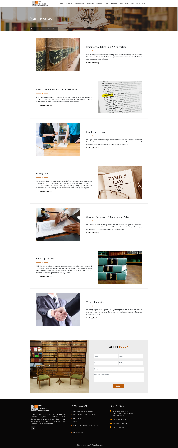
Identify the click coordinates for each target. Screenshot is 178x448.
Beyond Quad (140, 4)
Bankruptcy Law (78, 429)
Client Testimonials (111, 4)
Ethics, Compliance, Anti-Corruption (84, 414)
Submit (118, 386)
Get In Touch (129, 4)
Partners (99, 4)
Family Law (76, 422)
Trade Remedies (78, 418)
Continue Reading (93, 63)
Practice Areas (79, 4)
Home (61, 4)
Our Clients (90, 4)
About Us (69, 4)
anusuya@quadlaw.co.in (120, 423)
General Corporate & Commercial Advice (85, 425)
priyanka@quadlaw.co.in (120, 419)
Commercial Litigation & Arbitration (83, 411)
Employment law (78, 432)
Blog (121, 4)
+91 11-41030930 (118, 427)
